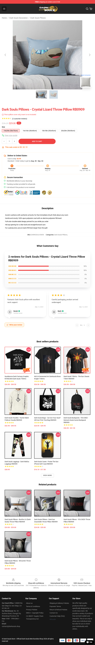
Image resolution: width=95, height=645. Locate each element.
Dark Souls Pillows (38, 18)
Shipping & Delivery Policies (59, 603)
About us (29, 603)
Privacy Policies (31, 610)
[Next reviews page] (88, 325)
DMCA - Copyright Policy (34, 613)
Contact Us (54, 613)
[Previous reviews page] (77, 325)
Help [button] (90, 642)
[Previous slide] (5, 54)
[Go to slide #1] (41, 94)
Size (3, 127)
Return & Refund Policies (58, 610)
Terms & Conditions (33, 606)
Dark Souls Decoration (18, 18)
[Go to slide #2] (53, 94)
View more (47, 475)
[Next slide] (89, 54)
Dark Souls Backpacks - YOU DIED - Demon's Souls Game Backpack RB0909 (76, 420)
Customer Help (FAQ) (57, 616)
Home (4, 18)
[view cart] (90, 8)
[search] (87, 8)
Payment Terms (55, 606)
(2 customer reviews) (19, 119)
